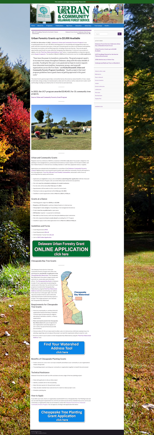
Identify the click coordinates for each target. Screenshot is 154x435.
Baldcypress (98, 74)
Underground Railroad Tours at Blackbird (107, 63)
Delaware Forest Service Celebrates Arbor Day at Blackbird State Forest (78, 32)
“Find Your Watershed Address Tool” (51, 52)
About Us (40, 25)
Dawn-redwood (99, 77)
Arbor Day (88, 25)
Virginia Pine (98, 98)
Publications (59, 25)
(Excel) (52, 234)
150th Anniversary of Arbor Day (104, 59)
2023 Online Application (44, 237)
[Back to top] (150, 431)
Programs (49, 25)
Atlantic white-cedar (100, 71)
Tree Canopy (98, 25)
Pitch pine (97, 92)
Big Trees (69, 25)
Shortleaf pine (98, 95)
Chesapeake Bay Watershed (39, 275)
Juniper (97, 83)
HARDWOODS (99, 106)
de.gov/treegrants (40, 54)
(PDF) (46, 229)
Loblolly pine (98, 89)
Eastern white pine (100, 86)
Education (78, 25)
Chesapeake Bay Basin (44, 281)
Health (107, 25)
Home (33, 25)
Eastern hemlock (99, 80)
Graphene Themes (42, 433)
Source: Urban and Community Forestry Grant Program (49, 97)
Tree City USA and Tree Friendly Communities (56, 172)
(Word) (47, 232)
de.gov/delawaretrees (92, 1)
